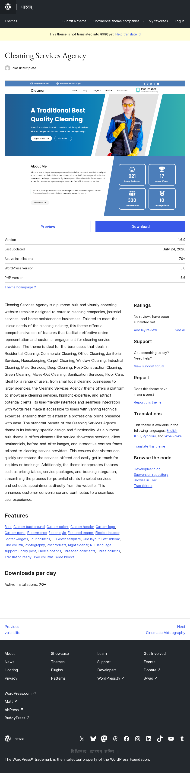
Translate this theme (149, 446)
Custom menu (15, 533)
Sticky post (27, 551)
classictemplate (24, 68)
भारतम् (20, 739)
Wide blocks (64, 557)
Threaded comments (79, 551)
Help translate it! (128, 34)
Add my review (145, 330)
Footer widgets (16, 539)
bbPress (14, 709)
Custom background (29, 527)
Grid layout (91, 539)
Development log (147, 469)
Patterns (58, 678)
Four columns (40, 539)
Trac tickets (143, 486)
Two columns (43, 557)
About (10, 653)
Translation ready (18, 557)
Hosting (11, 670)
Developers (107, 670)
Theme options (49, 551)
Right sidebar (78, 545)
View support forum (149, 366)
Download (140, 226)
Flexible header (107, 533)
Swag (151, 678)
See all (180, 330)
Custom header (82, 527)
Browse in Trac (145, 480)
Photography (35, 545)
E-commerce (37, 533)
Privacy (11, 678)
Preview (48, 226)
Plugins (57, 670)
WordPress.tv (111, 678)
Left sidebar (110, 539)
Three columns (108, 551)
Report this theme (148, 402)
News (9, 661)
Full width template (66, 539)
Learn (102, 653)
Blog (8, 527)
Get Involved (155, 653)
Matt (11, 701)
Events (149, 661)
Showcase (60, 653)
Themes (11, 21)
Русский (149, 436)
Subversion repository (151, 474)
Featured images (81, 533)
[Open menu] (182, 7)
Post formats (56, 545)
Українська (173, 436)
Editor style (57, 533)
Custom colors (58, 527)
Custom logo (105, 527)
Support (104, 661)
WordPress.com (20, 693)
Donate (152, 670)
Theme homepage (19, 287)
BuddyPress (17, 718)
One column (14, 545)
